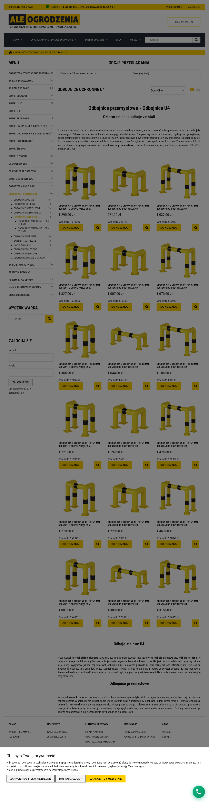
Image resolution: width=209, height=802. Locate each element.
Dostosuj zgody (70, 778)
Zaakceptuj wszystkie (106, 778)
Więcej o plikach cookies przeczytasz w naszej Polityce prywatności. (43, 769)
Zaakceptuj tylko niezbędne (30, 778)
